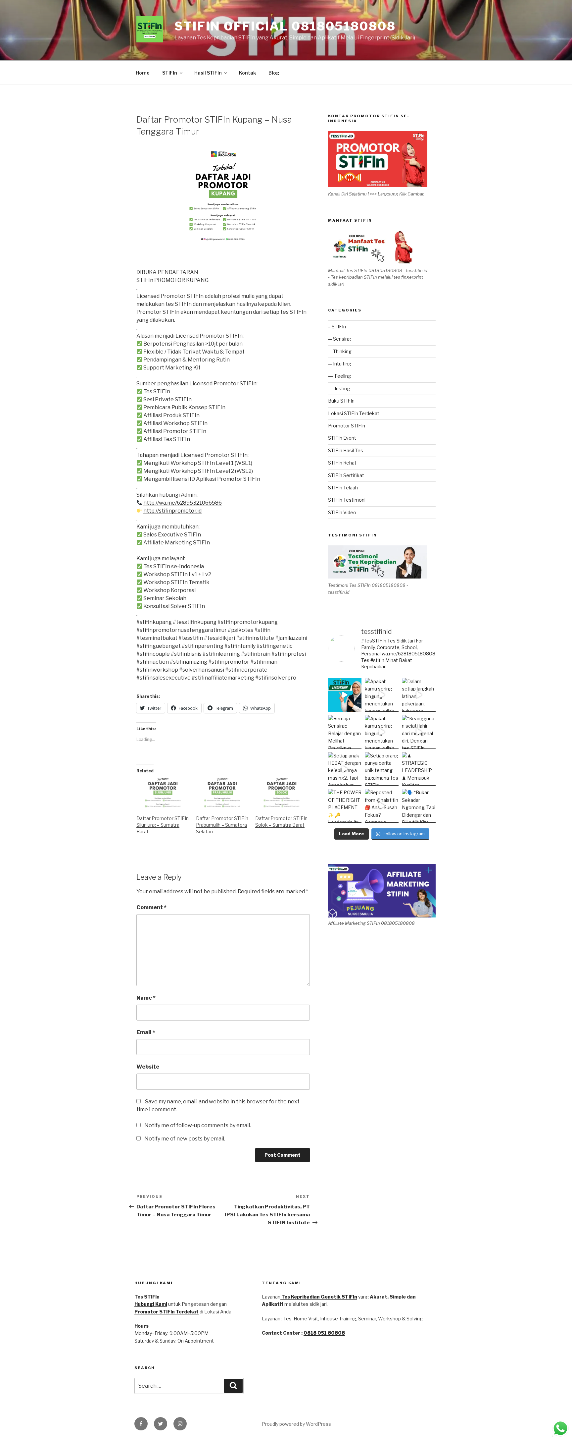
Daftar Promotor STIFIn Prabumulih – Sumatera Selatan (222, 824)
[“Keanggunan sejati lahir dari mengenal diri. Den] (419, 732)
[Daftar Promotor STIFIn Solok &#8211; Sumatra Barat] (281, 793)
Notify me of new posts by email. (184, 1138)
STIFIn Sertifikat (346, 475)
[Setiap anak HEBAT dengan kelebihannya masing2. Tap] (345, 769)
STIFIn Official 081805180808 (285, 26)
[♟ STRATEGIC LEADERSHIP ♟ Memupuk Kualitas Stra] (419, 769)
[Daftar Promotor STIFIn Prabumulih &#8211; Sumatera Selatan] (222, 793)
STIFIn (169, 73)
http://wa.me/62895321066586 (182, 503)
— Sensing (339, 339)
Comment (151, 907)
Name (146, 998)
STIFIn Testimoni (346, 500)
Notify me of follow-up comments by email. (197, 1125)
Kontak (247, 73)
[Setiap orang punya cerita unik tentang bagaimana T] (382, 769)
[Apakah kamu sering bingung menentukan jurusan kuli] (382, 695)
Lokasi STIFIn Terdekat (353, 413)
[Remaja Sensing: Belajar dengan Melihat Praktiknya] (345, 732)
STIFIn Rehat (342, 463)
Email (145, 1032)
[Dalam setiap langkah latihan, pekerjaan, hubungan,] (419, 695)
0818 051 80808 (324, 1333)
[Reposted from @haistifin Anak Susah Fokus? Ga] (382, 806)
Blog (273, 73)
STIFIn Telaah (343, 487)
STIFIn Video (342, 512)
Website (147, 1067)
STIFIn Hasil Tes (345, 450)
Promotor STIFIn (346, 425)
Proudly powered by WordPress (296, 1424)
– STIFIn (337, 326)
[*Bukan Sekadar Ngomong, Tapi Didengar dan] (419, 806)
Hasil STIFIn (208, 73)
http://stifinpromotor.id (172, 511)
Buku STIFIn (341, 401)
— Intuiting (339, 363)
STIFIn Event (342, 438)
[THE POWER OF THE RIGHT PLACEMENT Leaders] (345, 806)
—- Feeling (339, 376)
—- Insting (339, 388)
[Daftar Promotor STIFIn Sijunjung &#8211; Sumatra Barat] (162, 793)
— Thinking (340, 351)
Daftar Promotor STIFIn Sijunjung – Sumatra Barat (162, 824)
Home (143, 73)
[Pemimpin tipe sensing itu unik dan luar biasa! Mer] (345, 695)
